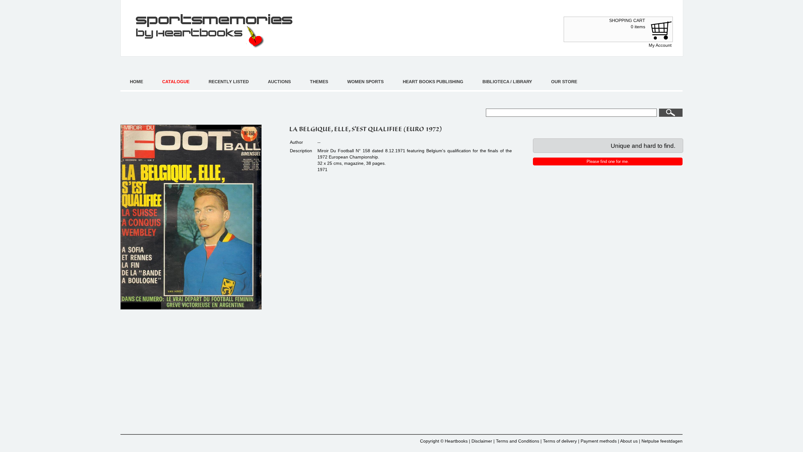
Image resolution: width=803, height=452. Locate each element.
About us (629, 441)
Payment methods (599, 441)
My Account (660, 45)
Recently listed (229, 81)
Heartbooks (456, 441)
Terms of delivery (560, 441)
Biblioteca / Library (507, 81)
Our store (564, 81)
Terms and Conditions (517, 441)
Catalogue (175, 81)
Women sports (365, 81)
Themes (319, 81)
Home (136, 81)
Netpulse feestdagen (662, 441)
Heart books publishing (433, 81)
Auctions (279, 81)
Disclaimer (481, 441)
